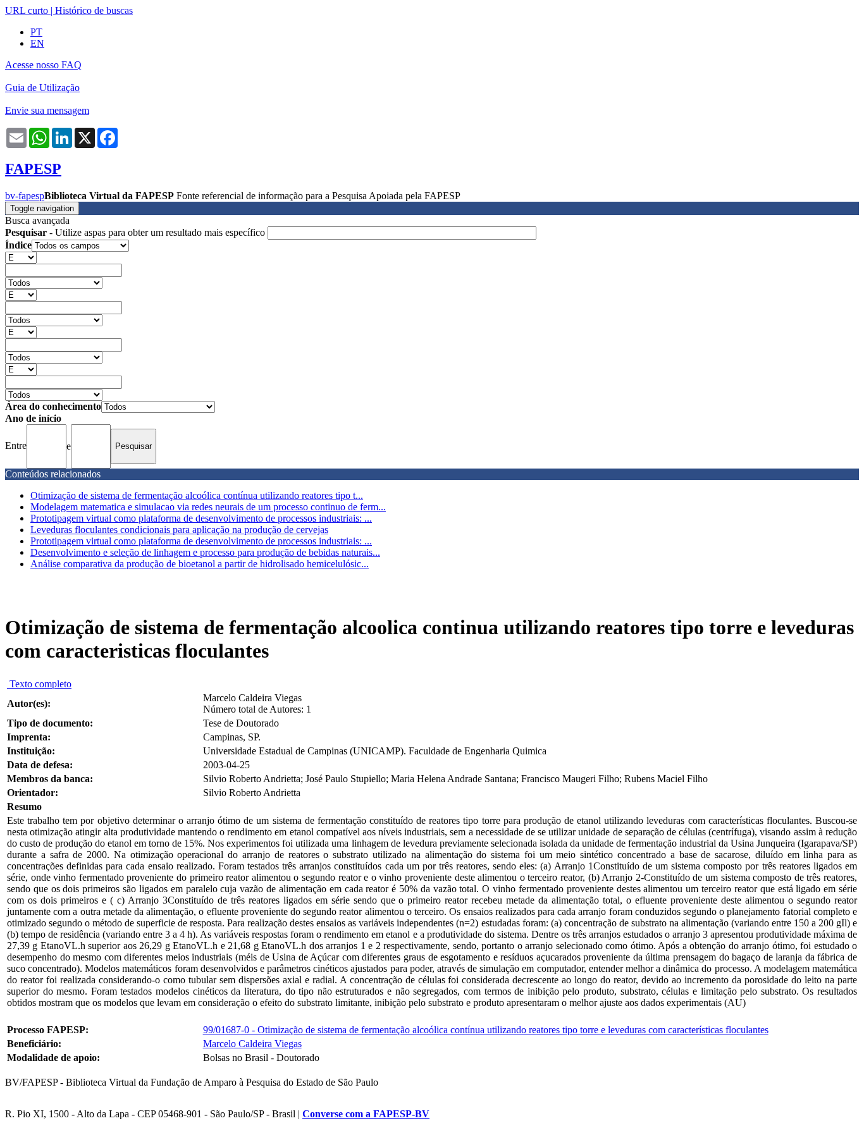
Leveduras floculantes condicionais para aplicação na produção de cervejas (179, 529)
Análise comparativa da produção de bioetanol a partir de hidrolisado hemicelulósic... (199, 563)
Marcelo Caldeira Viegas (252, 1043)
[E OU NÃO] (21, 257)
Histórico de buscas (94, 10)
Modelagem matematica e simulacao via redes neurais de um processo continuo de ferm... (208, 506)
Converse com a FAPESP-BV (365, 1113)
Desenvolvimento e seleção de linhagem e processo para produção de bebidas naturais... (205, 552)
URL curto (26, 10)
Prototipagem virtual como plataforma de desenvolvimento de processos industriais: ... (201, 518)
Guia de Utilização (42, 87)
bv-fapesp (24, 195)
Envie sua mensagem (47, 110)
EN (37, 43)
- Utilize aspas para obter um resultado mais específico (136, 232)
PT (36, 32)
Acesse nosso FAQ (43, 64)
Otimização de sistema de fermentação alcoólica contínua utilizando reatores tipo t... (196, 495)
